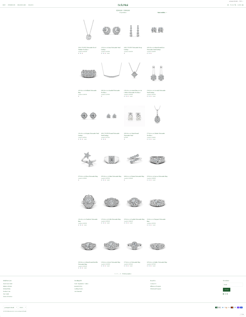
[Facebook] (109, 168)
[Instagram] (111, 168)
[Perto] (147, 144)
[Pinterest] (113, 168)
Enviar (111, 164)
